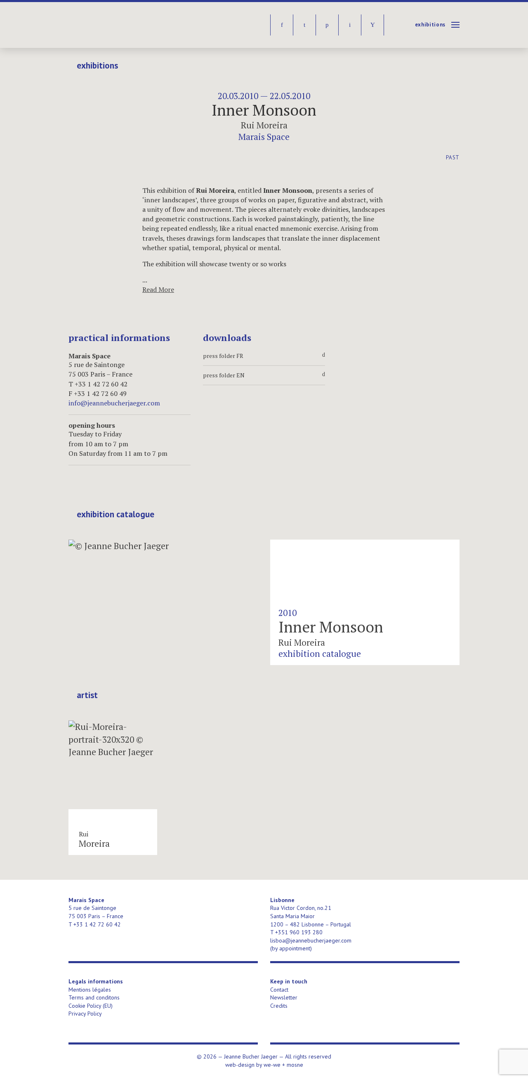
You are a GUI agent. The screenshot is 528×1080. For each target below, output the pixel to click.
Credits (279, 1005)
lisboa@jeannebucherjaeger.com (310, 940)
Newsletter (283, 997)
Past (453, 157)
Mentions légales (89, 989)
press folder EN (264, 375)
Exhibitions (430, 24)
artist (87, 695)
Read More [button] (158, 289)
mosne (295, 1064)
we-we (272, 1064)
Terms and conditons (94, 997)
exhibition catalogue (115, 514)
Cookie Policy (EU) (90, 1005)
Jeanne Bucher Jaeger (131, 25)
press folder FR (264, 356)
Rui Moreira (264, 125)
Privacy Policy (85, 1013)
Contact (279, 989)
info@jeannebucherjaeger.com (114, 402)
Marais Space (264, 136)
